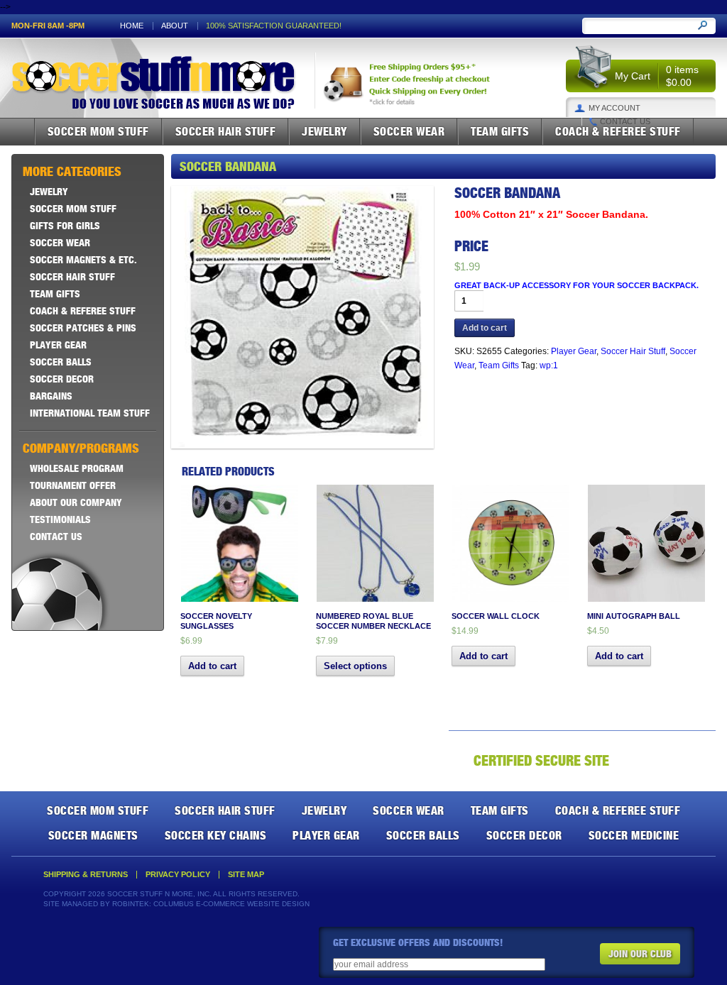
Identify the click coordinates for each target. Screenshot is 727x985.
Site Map (246, 875)
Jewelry (324, 131)
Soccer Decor (62, 379)
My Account (614, 108)
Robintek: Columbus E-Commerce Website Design (211, 904)
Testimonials (60, 519)
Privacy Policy (178, 875)
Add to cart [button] (212, 666)
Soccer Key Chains (216, 835)
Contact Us (625, 122)
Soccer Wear (409, 131)
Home (131, 26)
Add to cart (484, 328)
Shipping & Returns (85, 875)
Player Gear (573, 351)
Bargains (51, 396)
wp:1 (549, 365)
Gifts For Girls (65, 226)
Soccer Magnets (93, 835)
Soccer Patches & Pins (83, 328)
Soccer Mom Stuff (98, 131)
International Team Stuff (90, 413)
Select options (355, 666)
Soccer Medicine (634, 835)
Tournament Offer (73, 485)
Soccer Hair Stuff (225, 131)
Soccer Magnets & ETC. (83, 260)
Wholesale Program (77, 468)
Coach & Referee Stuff (618, 131)
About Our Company (76, 502)
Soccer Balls (61, 362)
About (174, 26)
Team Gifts (500, 131)
